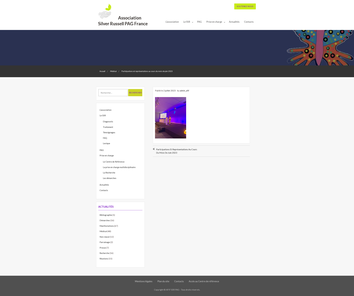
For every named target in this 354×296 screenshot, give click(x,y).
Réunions (104, 258)
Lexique (106, 143)
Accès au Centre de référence (204, 281)
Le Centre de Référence (113, 161)
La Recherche (109, 172)
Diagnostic (108, 121)
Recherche (104, 253)
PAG (199, 21)
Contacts (249, 21)
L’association (172, 21)
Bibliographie (106, 215)
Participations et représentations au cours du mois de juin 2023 (176, 151)
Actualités (234, 21)
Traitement (108, 127)
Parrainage (105, 242)
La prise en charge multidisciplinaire (119, 167)
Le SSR (186, 21)
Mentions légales (143, 281)
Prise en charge (214, 21)
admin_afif (184, 90)
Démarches (105, 220)
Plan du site (163, 281)
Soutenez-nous (245, 6)
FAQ (105, 138)
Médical (103, 231)
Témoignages (109, 132)
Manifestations (107, 226)
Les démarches (109, 178)
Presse (103, 247)
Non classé (105, 237)
